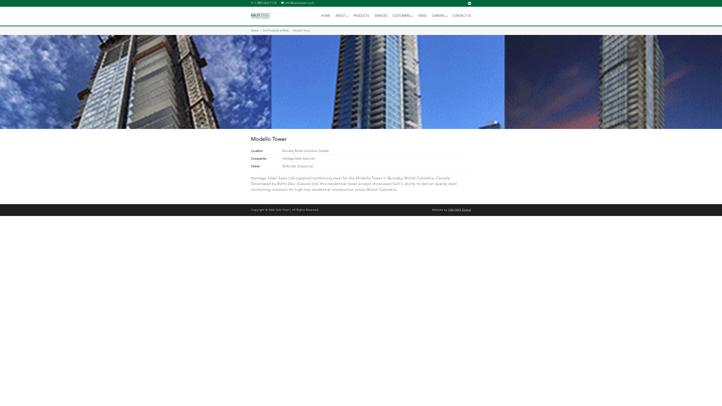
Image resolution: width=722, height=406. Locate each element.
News (422, 15)
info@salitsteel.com (299, 3)
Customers (401, 15)
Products (361, 15)
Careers (438, 15)
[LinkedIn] (469, 3)
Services (380, 15)
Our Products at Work (276, 30)
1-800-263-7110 (265, 3)
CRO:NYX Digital (459, 210)
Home (325, 15)
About (340, 15)
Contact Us (461, 15)
